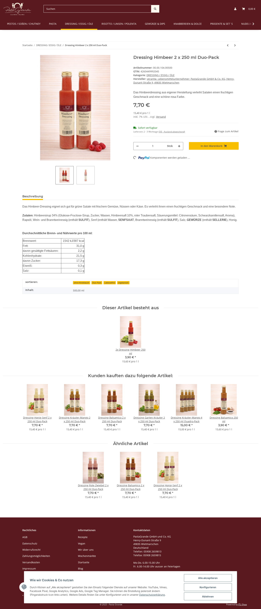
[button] (235, 9)
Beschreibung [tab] (32, 196)
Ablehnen (208, 596)
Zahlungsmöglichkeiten (36, 556)
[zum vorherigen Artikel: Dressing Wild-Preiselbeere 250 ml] (227, 45)
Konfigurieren (208, 587)
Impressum (29, 568)
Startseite (83, 562)
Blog (80, 568)
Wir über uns (86, 549)
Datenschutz (29, 543)
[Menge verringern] (137, 146)
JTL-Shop (242, 604)
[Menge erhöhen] (179, 146)
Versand (161, 116)
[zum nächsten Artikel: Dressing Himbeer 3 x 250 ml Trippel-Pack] (235, 45)
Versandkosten (31, 562)
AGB (24, 537)
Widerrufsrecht (31, 549)
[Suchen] (155, 9)
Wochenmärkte (87, 556)
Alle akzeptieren (208, 577)
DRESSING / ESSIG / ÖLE (160, 75)
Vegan (81, 543)
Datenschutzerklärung (152, 594)
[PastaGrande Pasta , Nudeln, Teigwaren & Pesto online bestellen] (17, 9)
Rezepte (83, 537)
